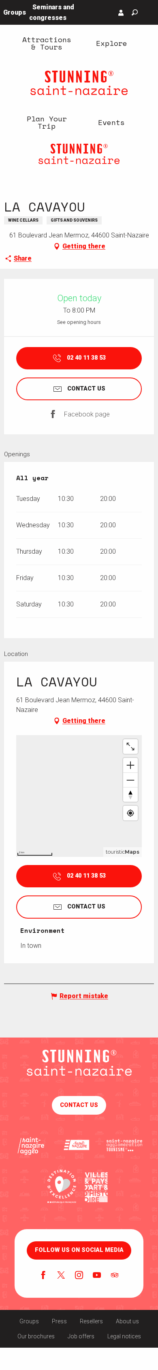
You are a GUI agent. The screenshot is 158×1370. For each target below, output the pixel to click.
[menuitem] (46, 43)
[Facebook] (43, 1276)
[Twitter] (61, 1276)
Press (59, 1321)
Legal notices (124, 1336)
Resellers (91, 1321)
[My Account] (121, 12)
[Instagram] (79, 1276)
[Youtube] (97, 1276)
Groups (29, 1321)
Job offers (81, 1336)
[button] (134, 12)
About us (127, 1321)
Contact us (79, 1105)
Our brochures (36, 1336)
